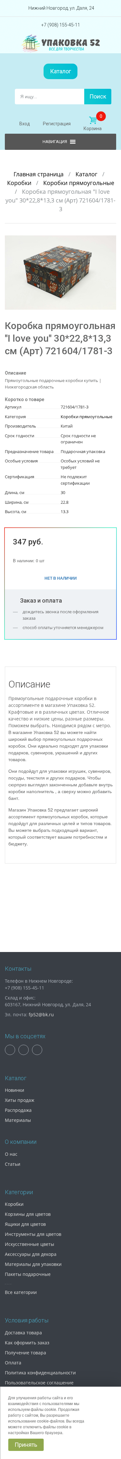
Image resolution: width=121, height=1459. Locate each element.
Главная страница (39, 174)
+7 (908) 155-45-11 (60, 24)
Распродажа (18, 1110)
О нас (11, 1154)
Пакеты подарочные (28, 1274)
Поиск (97, 96)
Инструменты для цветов (33, 1234)
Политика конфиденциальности (40, 1373)
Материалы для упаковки (33, 1264)
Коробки (20, 183)
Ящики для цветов (25, 1224)
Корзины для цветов (28, 1214)
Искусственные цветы (29, 1244)
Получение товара (25, 1353)
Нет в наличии (61, 578)
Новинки (14, 1090)
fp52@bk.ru (41, 1014)
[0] (92, 120)
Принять (26, 1444)
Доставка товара (23, 1333)
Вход (24, 123)
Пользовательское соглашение (39, 1383)
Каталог (60, 71)
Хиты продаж (19, 1100)
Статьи (12, 1164)
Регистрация (57, 123)
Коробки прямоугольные (78, 183)
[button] (110, 241)
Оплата (13, 1363)
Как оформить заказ (27, 1343)
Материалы (18, 1120)
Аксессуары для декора (30, 1254)
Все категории (21, 1292)
